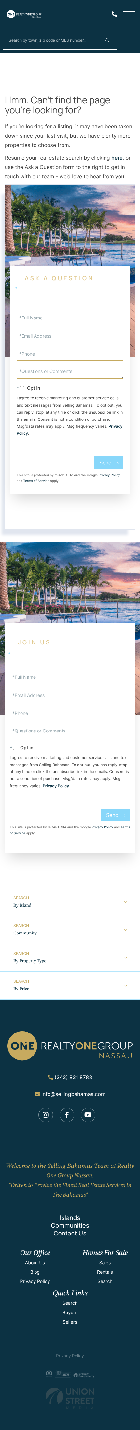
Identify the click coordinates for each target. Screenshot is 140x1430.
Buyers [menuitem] (70, 1312)
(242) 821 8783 (73, 1077)
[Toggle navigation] (129, 14)
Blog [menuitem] (35, 1272)
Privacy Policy (109, 475)
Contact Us (70, 1233)
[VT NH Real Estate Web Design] (70, 1398)
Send (105, 462)
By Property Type (29, 961)
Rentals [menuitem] (105, 1272)
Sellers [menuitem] (70, 1322)
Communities (70, 1225)
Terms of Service (36, 481)
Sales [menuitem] (105, 1263)
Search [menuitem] (104, 1281)
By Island (22, 905)
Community (25, 933)
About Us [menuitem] (35, 1263)
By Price (21, 989)
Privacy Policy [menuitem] (35, 1281)
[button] (107, 40)
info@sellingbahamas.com (73, 1094)
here (117, 157)
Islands (70, 1218)
